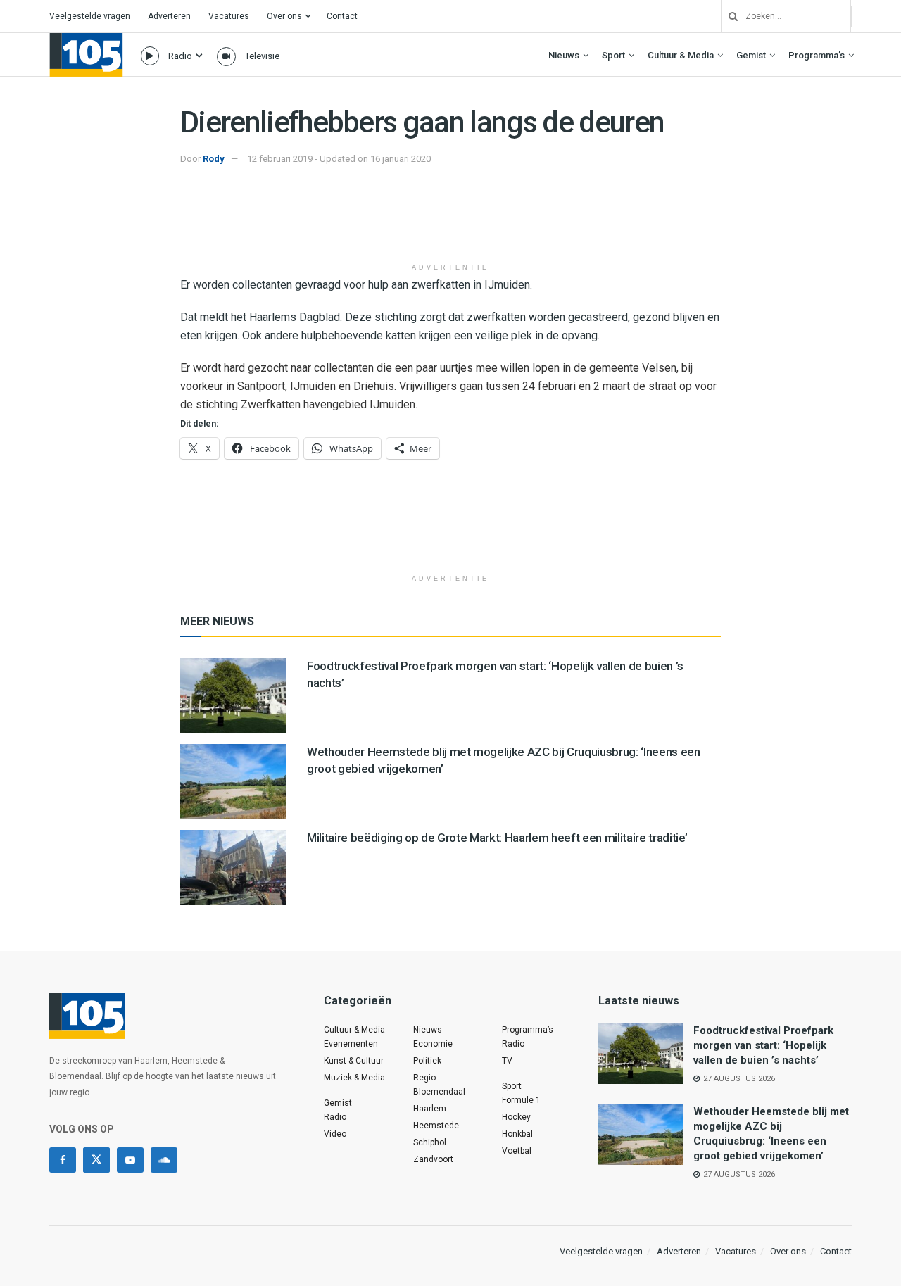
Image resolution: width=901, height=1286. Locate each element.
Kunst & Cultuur (354, 1061)
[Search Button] (728, 16)
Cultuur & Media (681, 55)
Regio (424, 1078)
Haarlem (429, 1109)
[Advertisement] (450, 220)
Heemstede (436, 1125)
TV (507, 1061)
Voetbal (516, 1151)
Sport (613, 55)
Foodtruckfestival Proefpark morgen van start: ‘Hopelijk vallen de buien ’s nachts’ (763, 1045)
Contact (342, 16)
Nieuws (563, 55)
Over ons (284, 16)
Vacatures (228, 16)
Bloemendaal (439, 1092)
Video (335, 1134)
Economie (433, 1044)
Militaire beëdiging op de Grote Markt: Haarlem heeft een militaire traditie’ (497, 838)
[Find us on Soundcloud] (164, 1160)
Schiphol (429, 1142)
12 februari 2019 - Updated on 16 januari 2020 (339, 158)
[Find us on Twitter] (96, 1160)
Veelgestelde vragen (89, 16)
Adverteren (169, 16)
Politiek (427, 1061)
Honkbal (517, 1134)
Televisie (262, 56)
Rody (214, 158)
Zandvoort (433, 1159)
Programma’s (816, 55)
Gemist (751, 55)
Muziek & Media (354, 1078)
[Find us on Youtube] (130, 1160)
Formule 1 (521, 1100)
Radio (180, 56)
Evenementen (351, 1044)
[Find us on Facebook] (62, 1160)
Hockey (516, 1117)
